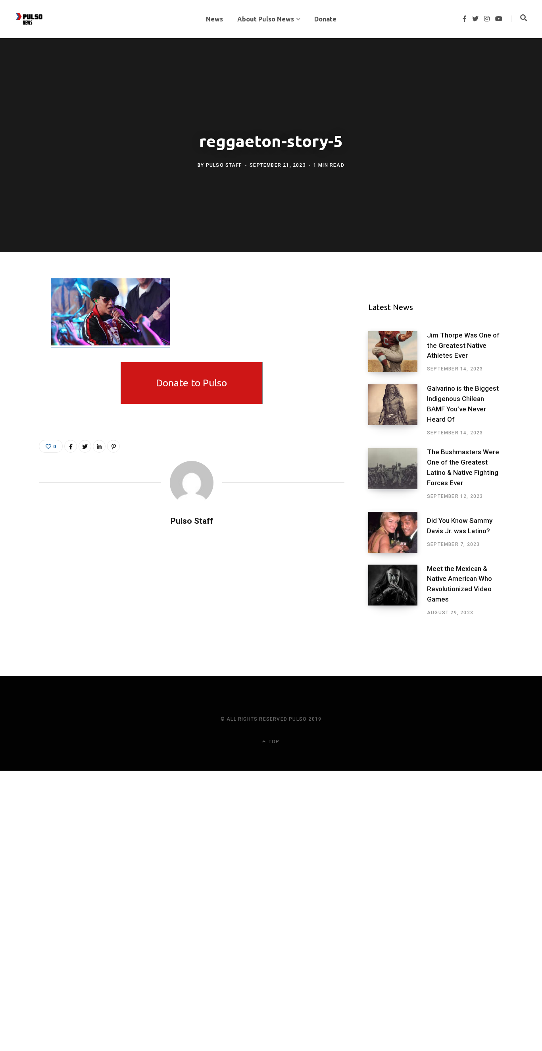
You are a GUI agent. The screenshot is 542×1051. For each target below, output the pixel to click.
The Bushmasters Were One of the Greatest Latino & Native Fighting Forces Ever (463, 467)
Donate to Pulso (191, 382)
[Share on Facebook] (18, 307)
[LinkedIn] (99, 446)
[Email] (18, 349)
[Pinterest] (113, 446)
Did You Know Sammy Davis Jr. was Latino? (459, 526)
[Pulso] (29, 19)
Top (273, 741)
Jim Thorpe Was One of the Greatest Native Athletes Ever (463, 345)
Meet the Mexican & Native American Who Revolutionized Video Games (459, 584)
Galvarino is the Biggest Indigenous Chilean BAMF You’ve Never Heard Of (463, 403)
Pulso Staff (224, 165)
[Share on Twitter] (18, 328)
